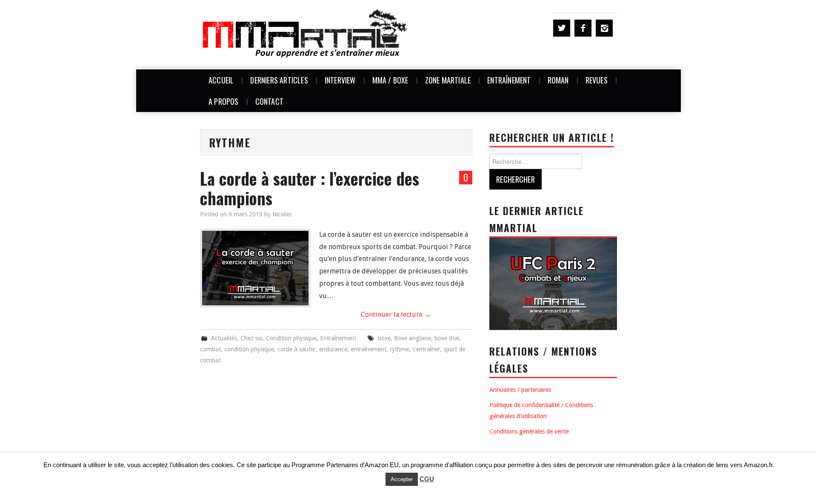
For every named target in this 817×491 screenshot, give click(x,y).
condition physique (249, 349)
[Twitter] (561, 28)
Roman (558, 80)
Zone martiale (448, 80)
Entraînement (509, 80)
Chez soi (251, 338)
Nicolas (281, 214)
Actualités (224, 338)
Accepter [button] (402, 479)
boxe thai (446, 338)
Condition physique (291, 338)
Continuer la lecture (396, 314)
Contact (269, 101)
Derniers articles (279, 80)
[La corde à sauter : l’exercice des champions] (255, 268)
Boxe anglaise (412, 338)
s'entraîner (426, 349)
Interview (340, 80)
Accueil (221, 80)
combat (210, 349)
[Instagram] (604, 28)
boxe (384, 338)
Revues (597, 80)
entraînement (368, 349)
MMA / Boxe (390, 80)
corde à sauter (296, 349)
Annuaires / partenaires (520, 389)
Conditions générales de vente (529, 431)
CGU (427, 478)
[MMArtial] (305, 34)
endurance (333, 349)
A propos (224, 101)
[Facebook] (582, 28)
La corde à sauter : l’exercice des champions (309, 188)
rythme (399, 349)
